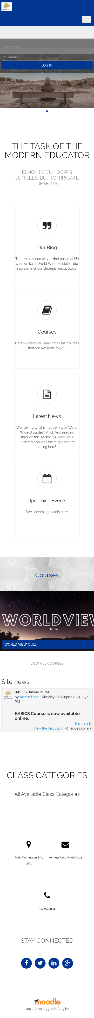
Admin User (29, 697)
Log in (63, 1009)
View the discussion (49, 728)
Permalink (83, 723)
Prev (9, 619)
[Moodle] (47, 1004)
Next (85, 619)
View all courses (47, 663)
